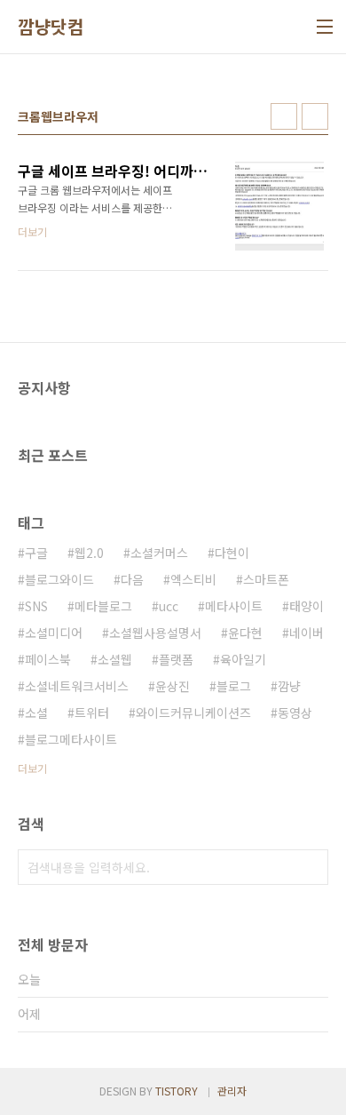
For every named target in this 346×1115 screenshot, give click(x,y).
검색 (310, 867)
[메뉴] (324, 26)
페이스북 (48, 659)
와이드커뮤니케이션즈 (193, 712)
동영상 (295, 712)
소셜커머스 (159, 552)
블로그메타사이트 (71, 739)
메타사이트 (234, 606)
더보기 (32, 768)
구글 (36, 552)
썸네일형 (284, 116)
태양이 (306, 606)
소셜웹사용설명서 (155, 632)
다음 (132, 579)
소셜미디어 (54, 632)
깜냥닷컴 (50, 27)
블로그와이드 (59, 579)
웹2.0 (89, 552)
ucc (168, 606)
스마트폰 (266, 579)
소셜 (36, 712)
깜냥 (289, 686)
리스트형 (315, 116)
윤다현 (245, 632)
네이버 (306, 632)
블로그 (233, 686)
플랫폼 (176, 659)
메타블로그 (103, 606)
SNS (36, 606)
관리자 (232, 1090)
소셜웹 (115, 659)
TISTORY (176, 1090)
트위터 (92, 712)
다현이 (232, 552)
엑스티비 (193, 579)
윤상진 (172, 686)
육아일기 (243, 659)
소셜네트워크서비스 (77, 686)
